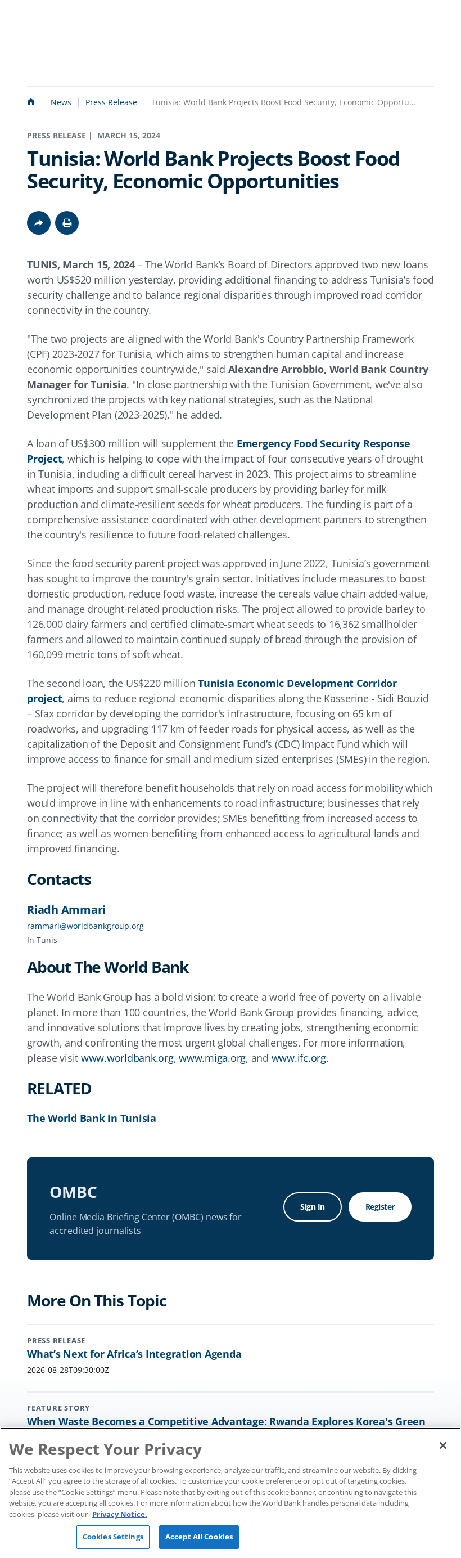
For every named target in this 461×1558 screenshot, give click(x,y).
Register (380, 1206)
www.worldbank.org (127, 1058)
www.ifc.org (299, 1058)
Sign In (312, 1206)
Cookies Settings (113, 1537)
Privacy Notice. (119, 1514)
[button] (67, 223)
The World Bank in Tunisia (91, 1118)
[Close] (443, 1445)
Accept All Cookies (199, 1537)
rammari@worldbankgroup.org (85, 926)
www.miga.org (212, 1058)
